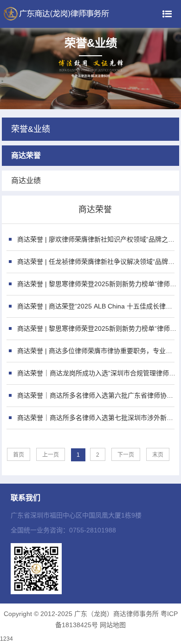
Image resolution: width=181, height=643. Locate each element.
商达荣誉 (26, 155)
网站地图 (113, 625)
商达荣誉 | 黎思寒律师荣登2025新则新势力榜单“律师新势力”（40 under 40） (97, 284)
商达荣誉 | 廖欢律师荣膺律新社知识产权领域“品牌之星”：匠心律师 (97, 239)
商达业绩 (26, 180)
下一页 (125, 455)
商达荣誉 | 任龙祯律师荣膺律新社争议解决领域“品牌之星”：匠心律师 (97, 261)
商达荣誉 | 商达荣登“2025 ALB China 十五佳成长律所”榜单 (97, 306)
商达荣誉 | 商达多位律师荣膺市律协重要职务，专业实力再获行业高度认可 (97, 350)
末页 (157, 455)
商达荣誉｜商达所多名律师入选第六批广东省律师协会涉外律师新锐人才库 (97, 395)
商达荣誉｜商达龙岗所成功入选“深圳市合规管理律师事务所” (97, 373)
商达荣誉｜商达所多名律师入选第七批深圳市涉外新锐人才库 (97, 417)
